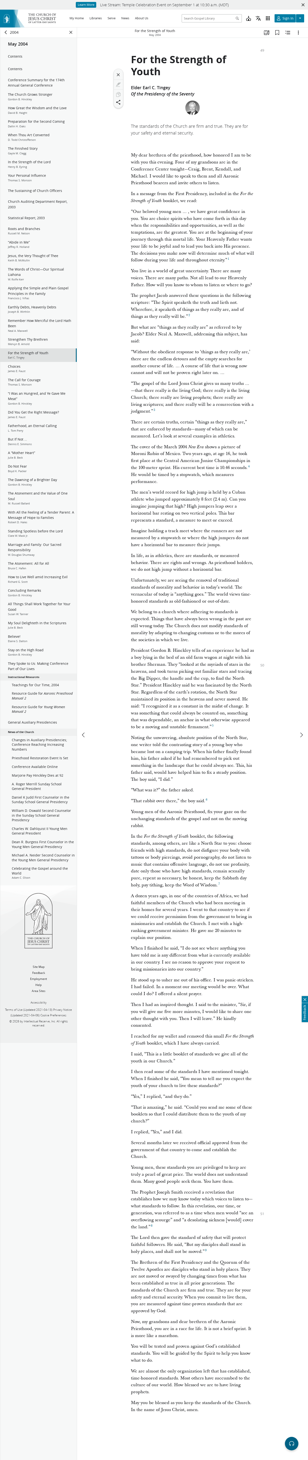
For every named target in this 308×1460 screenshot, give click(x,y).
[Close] (118, 75)
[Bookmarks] (277, 32)
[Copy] (118, 94)
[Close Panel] (71, 32)
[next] (301, 735)
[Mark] (118, 84)
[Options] (298, 32)
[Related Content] (288, 32)
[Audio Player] (291, 1443)
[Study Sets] (266, 32)
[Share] (118, 102)
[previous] (84, 735)
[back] (6, 32)
